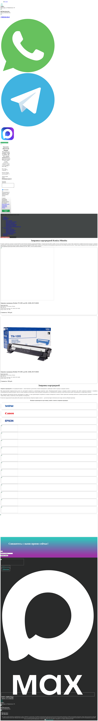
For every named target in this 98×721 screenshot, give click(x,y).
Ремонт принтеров (10, 231)
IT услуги (5, 219)
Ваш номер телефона (4, 169)
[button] (10, 214)
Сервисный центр (7, 227)
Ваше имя (4, 166)
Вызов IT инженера (10, 223)
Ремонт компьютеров (11, 230)
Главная (5, 217)
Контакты (5, 235)
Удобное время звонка (5, 177)
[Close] (1, 144)
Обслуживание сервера (11, 221)
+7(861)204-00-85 (5, 17)
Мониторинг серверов (11, 225)
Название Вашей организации (5, 173)
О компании (6, 218)
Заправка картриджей (11, 232)
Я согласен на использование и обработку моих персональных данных (6, 192)
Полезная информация (8, 233)
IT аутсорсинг (9, 220)
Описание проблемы (4, 182)
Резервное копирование (11, 224)
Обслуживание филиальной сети (13, 226)
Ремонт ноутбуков (10, 229)
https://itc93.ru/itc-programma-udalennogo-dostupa (6, 206)
